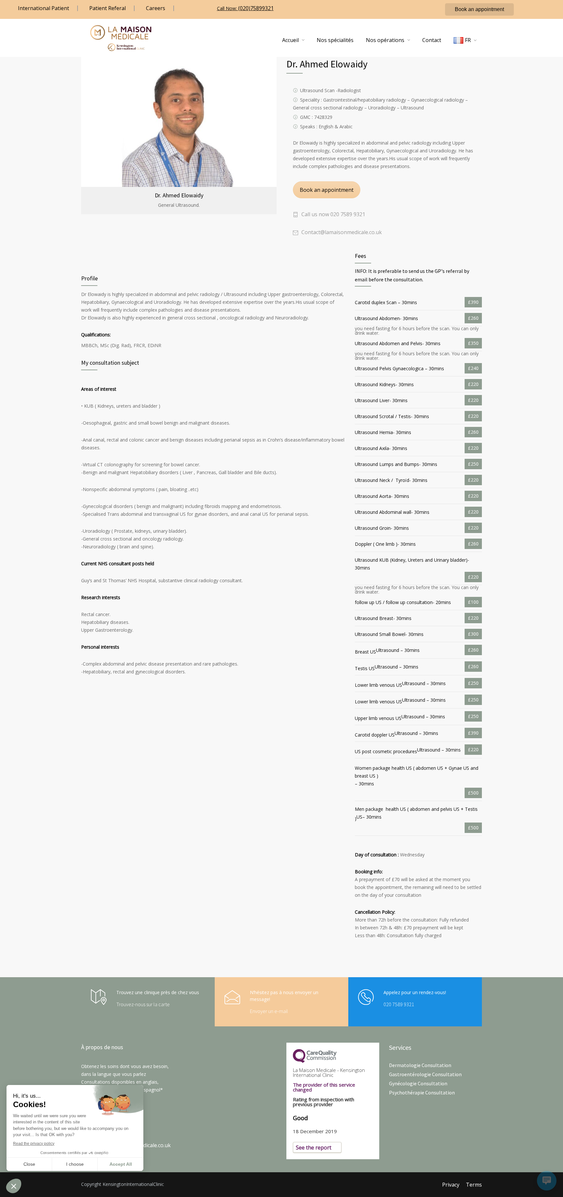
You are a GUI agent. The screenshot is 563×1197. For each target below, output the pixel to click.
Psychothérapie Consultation (422, 1092)
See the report (313, 1147)
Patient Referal (107, 8)
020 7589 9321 (398, 1004)
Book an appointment (479, 9)
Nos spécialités (335, 40)
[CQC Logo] (333, 1056)
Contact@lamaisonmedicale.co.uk (341, 232)
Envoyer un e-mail (269, 1011)
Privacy (450, 1184)
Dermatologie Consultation (420, 1065)
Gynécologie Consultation (418, 1083)
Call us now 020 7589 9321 (333, 214)
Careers (155, 8)
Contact (431, 40)
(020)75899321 (256, 8)
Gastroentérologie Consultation (425, 1074)
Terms (474, 1184)
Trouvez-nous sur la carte (143, 1004)
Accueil (290, 40)
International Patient (43, 8)
